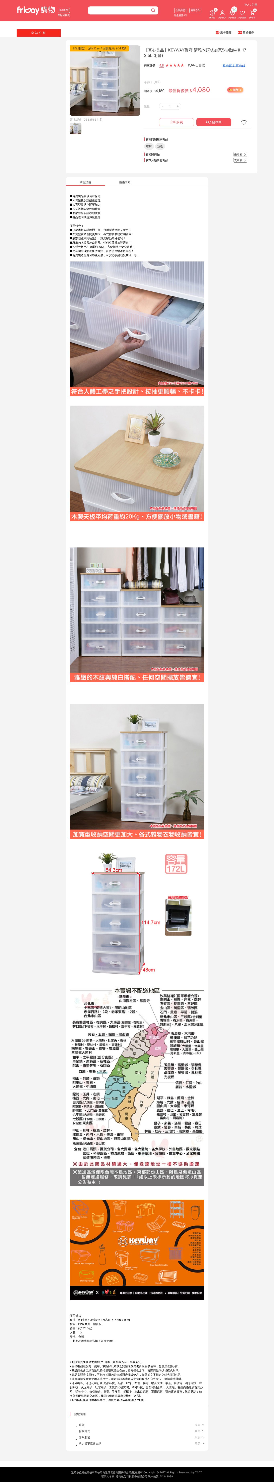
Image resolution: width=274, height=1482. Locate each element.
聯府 (149, 146)
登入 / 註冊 (250, 4)
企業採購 (180, 10)
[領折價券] (246, 32)
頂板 (160, 146)
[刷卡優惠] (223, 32)
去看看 (238, 154)
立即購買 (176, 122)
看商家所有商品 (234, 65)
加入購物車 (214, 122)
